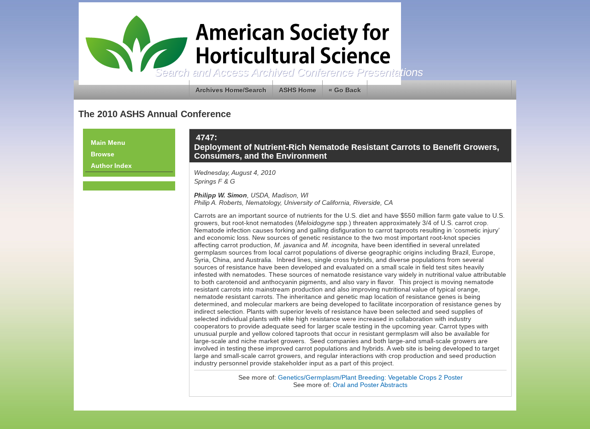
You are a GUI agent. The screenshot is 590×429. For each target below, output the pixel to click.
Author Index (111, 165)
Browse (102, 154)
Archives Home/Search (230, 90)
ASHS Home (297, 90)
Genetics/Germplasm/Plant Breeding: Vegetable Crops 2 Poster (370, 377)
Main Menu (108, 142)
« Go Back (345, 90)
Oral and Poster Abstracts (370, 384)
